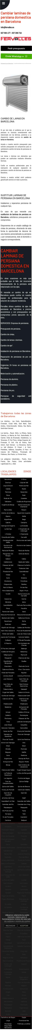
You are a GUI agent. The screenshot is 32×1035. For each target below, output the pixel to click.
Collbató (8, 640)
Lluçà (8, 1020)
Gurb (8, 578)
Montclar (24, 749)
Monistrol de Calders (24, 545)
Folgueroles (8, 584)
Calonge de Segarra (8, 526)
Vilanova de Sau (23, 658)
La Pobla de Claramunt (8, 774)
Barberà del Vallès (8, 618)
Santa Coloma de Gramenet (24, 506)
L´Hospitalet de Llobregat (24, 530)
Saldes (24, 624)
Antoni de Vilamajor (8, 743)
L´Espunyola (24, 534)
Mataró (23, 510)
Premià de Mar (24, 1020)
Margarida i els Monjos (8, 555)
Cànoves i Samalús (8, 728)
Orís (24, 743)
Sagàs (24, 1017)
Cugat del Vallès (8, 692)
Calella (8, 489)
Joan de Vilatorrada (24, 634)
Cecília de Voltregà (8, 695)
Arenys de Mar (8, 762)
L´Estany (8, 534)
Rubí (23, 495)
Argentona (8, 758)
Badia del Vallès (24, 562)
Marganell (8, 658)
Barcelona (8, 479)
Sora (8, 755)
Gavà (24, 611)
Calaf (24, 798)
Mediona (24, 755)
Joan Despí (8, 725)
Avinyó (8, 712)
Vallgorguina (8, 655)
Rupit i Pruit (24, 590)
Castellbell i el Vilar (8, 801)
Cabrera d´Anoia (8, 669)
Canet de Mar (8, 731)
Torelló (8, 594)
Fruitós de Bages (24, 778)
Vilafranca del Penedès (24, 700)
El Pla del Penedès (23, 640)
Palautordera (8, 689)
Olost (24, 746)
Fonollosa (24, 581)
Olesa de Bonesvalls (24, 615)
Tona (8, 722)
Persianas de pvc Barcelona (7, 63)
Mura (8, 495)
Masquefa (24, 807)
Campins (24, 522)
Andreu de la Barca (8, 513)
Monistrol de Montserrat (8, 546)
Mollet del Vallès (8, 634)
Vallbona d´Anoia (24, 618)
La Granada (24, 526)
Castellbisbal (23, 571)
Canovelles (24, 728)
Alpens (8, 516)
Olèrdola (8, 602)
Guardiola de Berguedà (8, 662)
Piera (8, 608)
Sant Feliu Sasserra (8, 631)
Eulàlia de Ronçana (8, 652)
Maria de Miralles (8, 550)
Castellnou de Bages (8, 1017)
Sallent (8, 559)
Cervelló (24, 537)
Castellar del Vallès (23, 801)
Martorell (24, 655)
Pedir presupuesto (16, 48)
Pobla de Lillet (24, 568)
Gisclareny (8, 581)
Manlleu (24, 584)
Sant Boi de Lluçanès (8, 794)
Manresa (8, 492)
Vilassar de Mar (24, 718)
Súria (24, 621)
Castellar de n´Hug (24, 804)
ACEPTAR (24, 926)
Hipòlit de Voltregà (8, 627)
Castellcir (24, 817)
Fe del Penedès (8, 817)
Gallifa (24, 752)
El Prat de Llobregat (8, 648)
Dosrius (8, 482)
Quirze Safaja (23, 781)
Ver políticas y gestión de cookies (17, 921)
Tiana (24, 811)
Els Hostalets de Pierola (24, 644)
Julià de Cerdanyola (24, 722)
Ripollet (24, 673)
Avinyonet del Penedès (24, 708)
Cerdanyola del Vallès (8, 541)
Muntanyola (24, 715)
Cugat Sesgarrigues (24, 770)
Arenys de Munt (24, 758)
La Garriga (8, 529)
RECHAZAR (10, 926)
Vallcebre (8, 501)
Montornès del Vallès (24, 540)
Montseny (8, 718)
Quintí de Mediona (24, 739)
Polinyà (8, 568)
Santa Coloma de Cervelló (24, 595)
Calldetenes (8, 562)
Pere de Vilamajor (24, 734)
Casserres (8, 599)
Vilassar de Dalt (8, 565)
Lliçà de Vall (24, 482)
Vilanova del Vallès (8, 770)
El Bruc (23, 479)
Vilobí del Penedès (8, 673)
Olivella (7, 749)
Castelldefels (7, 605)
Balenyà (24, 648)
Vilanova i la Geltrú (23, 565)
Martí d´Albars (8, 587)
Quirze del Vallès (8, 786)
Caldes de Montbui (23, 627)
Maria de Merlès (23, 550)
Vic (24, 575)
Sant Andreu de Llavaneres (23, 766)
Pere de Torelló (8, 739)
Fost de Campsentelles (8, 782)
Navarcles (23, 492)
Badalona (8, 707)
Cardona (8, 820)
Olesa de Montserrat (8, 615)
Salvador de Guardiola (8, 735)
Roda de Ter (8, 498)
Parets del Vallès (8, 611)
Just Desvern (8, 679)
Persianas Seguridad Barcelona (8, 1026)
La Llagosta (8, 778)
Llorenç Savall (8, 676)
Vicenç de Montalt (8, 790)
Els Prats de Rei (8, 811)
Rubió (24, 489)
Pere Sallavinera (8, 590)
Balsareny (23, 652)
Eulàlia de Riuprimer (24, 501)
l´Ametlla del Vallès (8, 537)
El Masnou (8, 643)
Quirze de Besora (24, 786)
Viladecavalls (7, 704)
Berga (8, 765)
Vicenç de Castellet (24, 731)
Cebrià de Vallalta (24, 790)
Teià (23, 814)
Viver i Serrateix (24, 669)
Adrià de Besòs (24, 554)
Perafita (24, 608)
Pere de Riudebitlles (24, 631)
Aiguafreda (8, 519)
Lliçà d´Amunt (8, 486)
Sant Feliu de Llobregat (23, 680)
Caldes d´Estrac (23, 712)
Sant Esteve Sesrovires (24, 685)
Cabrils (8, 522)
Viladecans (24, 704)
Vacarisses (8, 621)
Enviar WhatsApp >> (14, 56)
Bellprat (24, 820)
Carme (24, 599)
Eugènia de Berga (8, 505)
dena (24, 602)
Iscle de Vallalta (24, 637)
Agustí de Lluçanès (24, 513)
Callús (24, 559)
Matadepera (8, 807)
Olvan (8, 746)
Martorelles (8, 510)
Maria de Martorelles (24, 605)
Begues (8, 752)
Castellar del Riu (8, 804)
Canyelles (24, 725)
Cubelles (24, 498)
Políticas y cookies (23, 1024)
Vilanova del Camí (24, 695)
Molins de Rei (24, 486)
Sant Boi (24, 793)
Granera (24, 578)
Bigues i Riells (24, 762)
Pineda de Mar (8, 571)
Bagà (24, 519)
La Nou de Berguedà (24, 773)
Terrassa (8, 814)
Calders (8, 715)
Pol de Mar (24, 587)
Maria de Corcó (24, 666)
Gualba (24, 661)
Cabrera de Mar (8, 699)
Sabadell (24, 689)
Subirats (8, 624)
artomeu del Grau (8, 798)
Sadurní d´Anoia (23, 692)
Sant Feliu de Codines (8, 685)
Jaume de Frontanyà (8, 637)
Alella (24, 516)
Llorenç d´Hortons (24, 676)
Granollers (8, 666)
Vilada (8, 575)
